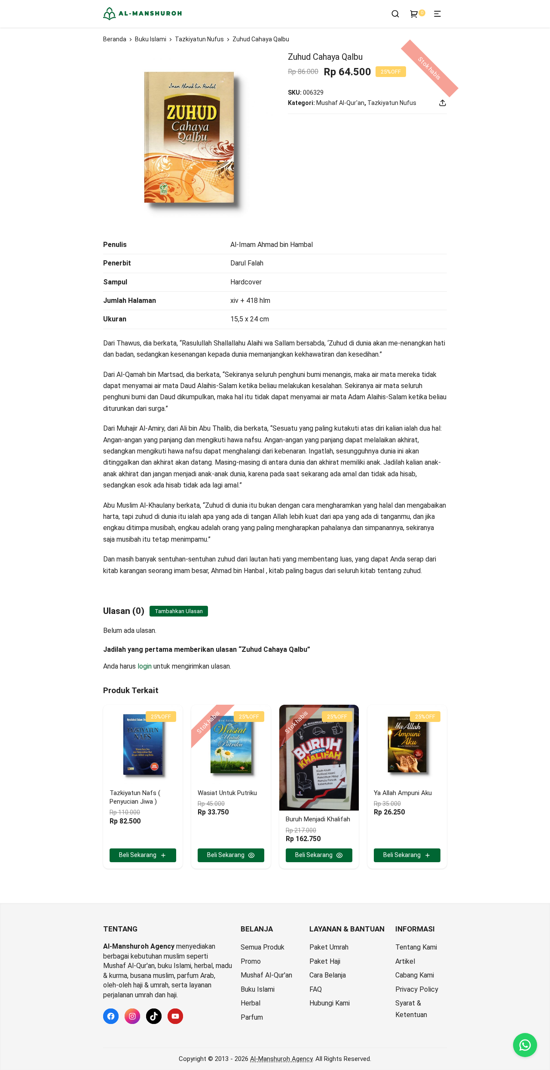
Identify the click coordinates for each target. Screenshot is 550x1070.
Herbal (250, 1003)
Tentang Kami (416, 947)
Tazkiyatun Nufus (199, 39)
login (145, 666)
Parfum (252, 1017)
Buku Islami (150, 39)
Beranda (114, 39)
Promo (251, 961)
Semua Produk (262, 947)
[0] (414, 13)
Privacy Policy (416, 989)
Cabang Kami (414, 975)
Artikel (405, 961)
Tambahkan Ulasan (179, 611)
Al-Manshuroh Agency (281, 1059)
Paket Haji (324, 961)
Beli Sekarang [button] (137, 854)
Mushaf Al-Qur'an (340, 102)
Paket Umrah (328, 947)
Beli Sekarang (225, 854)
